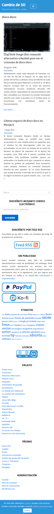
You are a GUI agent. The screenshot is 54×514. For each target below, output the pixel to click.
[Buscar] (49, 192)
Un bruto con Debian (11, 430)
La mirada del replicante (12, 391)
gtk (27, 321)
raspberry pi (16, 332)
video (44, 336)
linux (6, 324)
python (6, 332)
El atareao (6, 372)
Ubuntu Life (7, 427)
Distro (48, 314)
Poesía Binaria (8, 412)
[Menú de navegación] (33, 6)
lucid (12, 325)
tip (12, 335)
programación (38, 329)
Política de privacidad (42, 506)
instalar (33, 321)
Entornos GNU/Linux (11, 376)
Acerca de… (7, 446)
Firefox (11, 318)
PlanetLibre (7, 409)
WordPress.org (8, 489)
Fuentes (38, 318)
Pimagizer (6, 467)
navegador (31, 325)
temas (43, 332)
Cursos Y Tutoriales (10, 461)
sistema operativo (31, 332)
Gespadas (6, 382)
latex (43, 321)
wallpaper (6, 339)
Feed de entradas (9, 483)
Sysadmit (6, 424)
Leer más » (8, 110)
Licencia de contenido (11, 455)
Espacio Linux (8, 379)
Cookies (5, 449)
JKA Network (7, 388)
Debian (42, 315)
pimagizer (18, 329)
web (13, 339)
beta (30, 314)
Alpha (8, 314)
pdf (12, 329)
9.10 (3, 315)
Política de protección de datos (15, 458)
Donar (4, 452)
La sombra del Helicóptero (13, 394)
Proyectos (6, 464)
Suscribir (10, 218)
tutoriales (25, 336)
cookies (27, 503)
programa (27, 328)
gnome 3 (16, 321)
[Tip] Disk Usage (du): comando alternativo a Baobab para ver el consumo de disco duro (23, 58)
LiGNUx (5, 397)
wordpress (18, 339)
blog (34, 315)
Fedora (5, 318)
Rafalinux (6, 415)
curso (38, 315)
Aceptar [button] (27, 510)
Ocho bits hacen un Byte (12, 406)
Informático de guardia (12, 385)
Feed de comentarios (11, 486)
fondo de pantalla (25, 318)
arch (22, 314)
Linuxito (5, 403)
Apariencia (15, 314)
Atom (26, 315)
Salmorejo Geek (8, 421)
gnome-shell (7, 321)
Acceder (5, 480)
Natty (24, 325)
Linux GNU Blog (8, 400)
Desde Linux (7, 369)
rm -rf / (5, 418)
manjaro (18, 325)
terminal (6, 336)
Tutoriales (8, 70)
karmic (39, 321)
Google (22, 321)
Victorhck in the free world (13, 433)
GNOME (46, 318)
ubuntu (36, 335)
